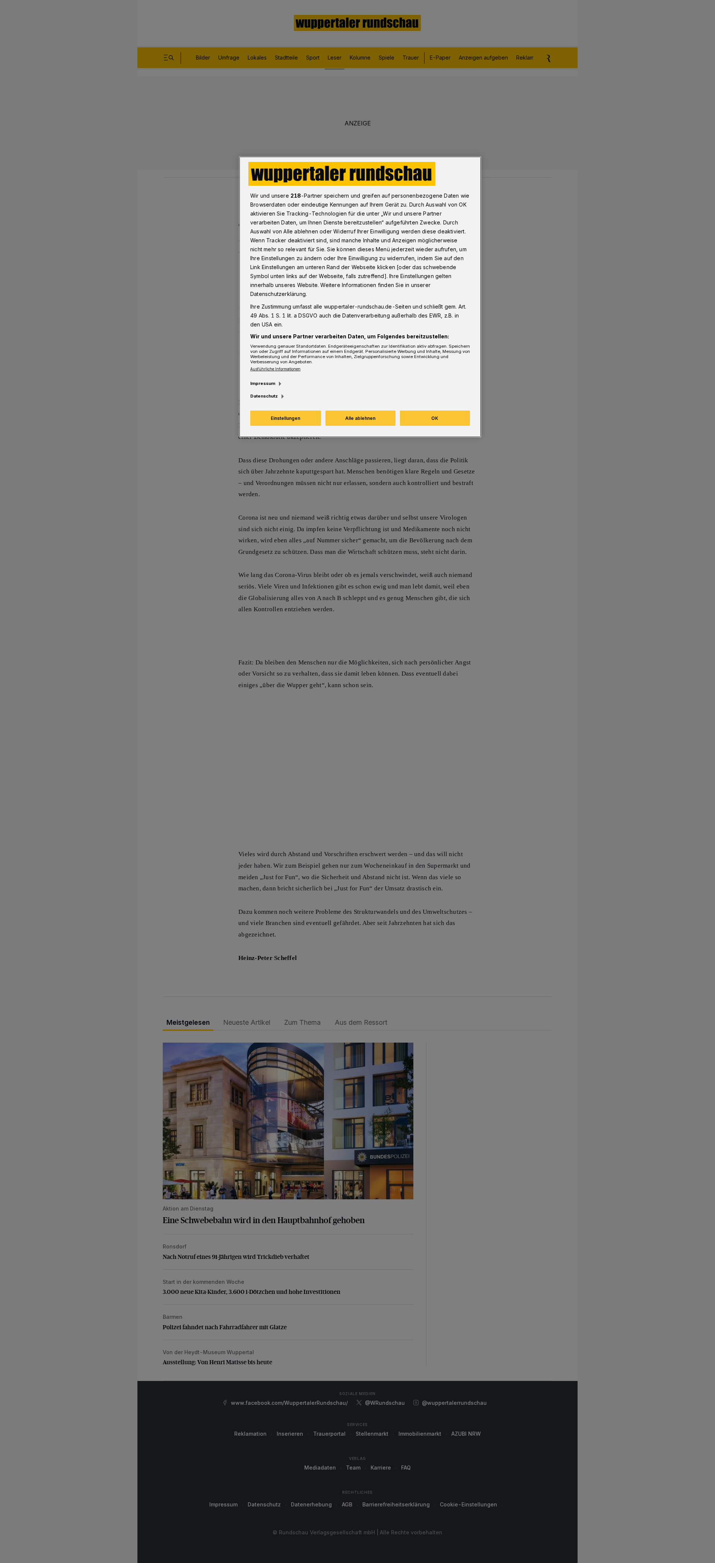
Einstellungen (285, 418)
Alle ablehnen (360, 418)
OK (434, 418)
